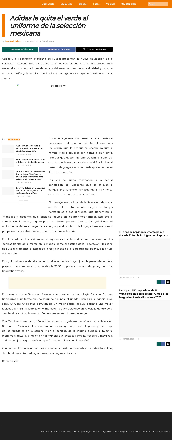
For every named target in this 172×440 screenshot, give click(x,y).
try (160, 431)
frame (136, 431)
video (51, 41)
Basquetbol (66, 4)
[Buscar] (170, 4)
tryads (167, 431)
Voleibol (110, 4)
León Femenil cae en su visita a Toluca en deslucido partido (30, 160)
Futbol (96, 4)
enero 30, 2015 (32, 41)
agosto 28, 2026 (24, 154)
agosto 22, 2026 (127, 339)
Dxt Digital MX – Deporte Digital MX (114, 431)
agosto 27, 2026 (24, 196)
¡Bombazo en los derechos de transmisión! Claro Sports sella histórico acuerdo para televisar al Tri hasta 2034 (30, 175)
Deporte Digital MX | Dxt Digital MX (79, 431)
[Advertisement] (57, 283)
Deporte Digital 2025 (50, 431)
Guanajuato (48, 4)
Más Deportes (128, 4)
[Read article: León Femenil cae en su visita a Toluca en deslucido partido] (8, 162)
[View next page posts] (26, 202)
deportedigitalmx (12, 41)
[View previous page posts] (21, 202)
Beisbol (83, 4)
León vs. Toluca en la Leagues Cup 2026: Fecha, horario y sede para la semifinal (30, 190)
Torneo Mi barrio (148, 431)
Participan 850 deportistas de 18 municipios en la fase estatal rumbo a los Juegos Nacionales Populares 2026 (143, 294)
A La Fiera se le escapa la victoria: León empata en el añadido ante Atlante (29, 148)
